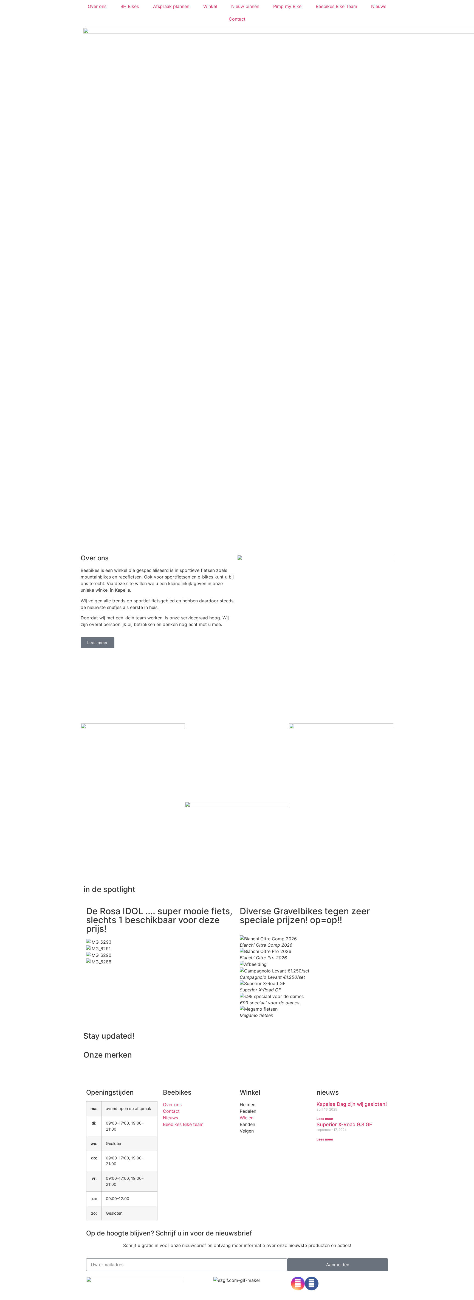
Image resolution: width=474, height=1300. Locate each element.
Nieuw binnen (245, 6)
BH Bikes (129, 6)
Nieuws (378, 6)
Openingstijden (110, 1092)
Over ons (97, 6)
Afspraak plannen (171, 6)
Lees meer (325, 1119)
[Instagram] (298, 1283)
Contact (237, 19)
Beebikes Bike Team (336, 6)
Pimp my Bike (287, 6)
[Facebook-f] (311, 1283)
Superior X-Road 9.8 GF (344, 1124)
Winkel (210, 6)
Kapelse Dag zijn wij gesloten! (352, 1104)
